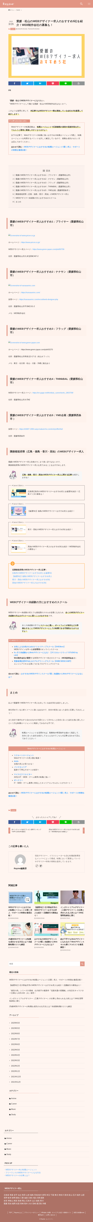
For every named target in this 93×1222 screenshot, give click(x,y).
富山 (70, 1195)
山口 (33, 1201)
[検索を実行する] (82, 963)
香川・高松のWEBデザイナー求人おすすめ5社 (31, 580)
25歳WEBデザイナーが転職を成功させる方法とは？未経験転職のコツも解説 (40, 1006)
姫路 (42, 1198)
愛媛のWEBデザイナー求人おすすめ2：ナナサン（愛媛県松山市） (43, 179)
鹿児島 (39, 1204)
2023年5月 (15, 1028)
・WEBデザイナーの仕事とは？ (17, 1175)
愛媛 (5, 1204)
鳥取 (15, 1201)
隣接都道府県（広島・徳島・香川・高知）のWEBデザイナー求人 (42, 194)
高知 (9, 1204)
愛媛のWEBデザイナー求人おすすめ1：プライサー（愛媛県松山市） (44, 175)
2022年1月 (15, 1071)
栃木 (40, 1195)
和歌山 (10, 1201)
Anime (13, 1098)
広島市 (28, 1201)
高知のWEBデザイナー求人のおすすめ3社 (29, 583)
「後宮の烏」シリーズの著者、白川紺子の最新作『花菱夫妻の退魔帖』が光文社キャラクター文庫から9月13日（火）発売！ (46, 992)
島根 (19, 1201)
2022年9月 (15, 1033)
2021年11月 (16, 1082)
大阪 (34, 1198)
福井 (78, 1195)
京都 (30, 1198)
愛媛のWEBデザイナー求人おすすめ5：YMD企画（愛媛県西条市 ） (43, 190)
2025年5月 (15, 1023)
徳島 (38, 1201)
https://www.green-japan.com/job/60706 (48, 249)
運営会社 (41, 1215)
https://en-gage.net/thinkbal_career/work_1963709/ (53, 393)
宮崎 (34, 1204)
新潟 (66, 1195)
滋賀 (26, 1198)
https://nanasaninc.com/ (30, 292)
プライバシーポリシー (31, 1212)
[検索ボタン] (81, 4)
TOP (10, 1212)
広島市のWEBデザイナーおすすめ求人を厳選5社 (32, 573)
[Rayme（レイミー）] (8, 4)
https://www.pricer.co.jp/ (30, 242)
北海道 (6, 1195)
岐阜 (9, 1198)
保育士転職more (79, 1212)
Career (13, 29)
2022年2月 (15, 1066)
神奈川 (61, 1195)
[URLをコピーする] (78, 83)
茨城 (36, 1195)
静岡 (14, 1198)
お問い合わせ (50, 1215)
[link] (36, 865)
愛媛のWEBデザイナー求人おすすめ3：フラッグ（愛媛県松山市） (43, 183)
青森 (11, 1195)
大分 (30, 1204)
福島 (32, 1195)
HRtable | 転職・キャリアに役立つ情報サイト (56, 1212)
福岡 (14, 1204)
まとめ (18, 202)
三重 (22, 1198)
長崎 (22, 1204)
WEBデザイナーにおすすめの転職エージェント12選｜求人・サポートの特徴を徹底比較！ (46, 980)
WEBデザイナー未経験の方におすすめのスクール (36, 198)
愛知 (18, 1198)
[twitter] (40, 865)
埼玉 (48, 1195)
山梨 (82, 1195)
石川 (74, 1195)
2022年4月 (15, 1055)
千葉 (52, 1195)
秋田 (24, 1195)
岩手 (15, 1195)
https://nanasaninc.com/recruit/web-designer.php (38, 299)
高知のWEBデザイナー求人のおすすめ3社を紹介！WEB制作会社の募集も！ (54, 548)
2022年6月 (15, 1044)
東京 (56, 1195)
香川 (42, 1201)
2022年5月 (15, 1050)
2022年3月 (15, 1060)
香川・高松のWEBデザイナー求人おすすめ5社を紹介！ (50, 529)
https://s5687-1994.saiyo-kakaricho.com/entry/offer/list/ (41, 429)
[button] (14, 83)
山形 (28, 1195)
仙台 (19, 1195)
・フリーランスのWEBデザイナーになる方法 (22, 1173)
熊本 (26, 1204)
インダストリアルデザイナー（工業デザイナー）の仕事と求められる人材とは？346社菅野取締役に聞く (46, 1000)
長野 (5, 1198)
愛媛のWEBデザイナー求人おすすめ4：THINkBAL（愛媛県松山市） (43, 187)
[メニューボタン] (89, 4)
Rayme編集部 (20, 868)
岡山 (24, 1201)
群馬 (44, 1195)
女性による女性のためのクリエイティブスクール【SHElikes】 (39, 647)
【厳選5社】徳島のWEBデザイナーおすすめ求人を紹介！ (51, 511)
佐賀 (18, 1204)
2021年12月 (16, 1077)
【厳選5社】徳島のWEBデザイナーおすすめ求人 (32, 576)
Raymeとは (18, 1212)
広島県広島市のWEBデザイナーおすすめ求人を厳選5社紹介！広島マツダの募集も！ (54, 492)
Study (13, 1114)
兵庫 (38, 1198)
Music (13, 1109)
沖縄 (44, 1204)
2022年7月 (15, 1039)
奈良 (5, 1201)
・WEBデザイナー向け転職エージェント (20, 1170)
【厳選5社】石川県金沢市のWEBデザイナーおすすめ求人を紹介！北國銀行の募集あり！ (45, 985)
